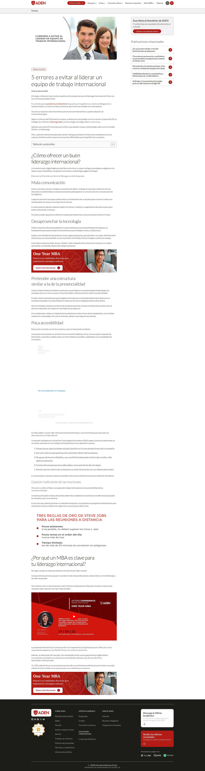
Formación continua (114, 3)
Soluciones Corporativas (133, 3)
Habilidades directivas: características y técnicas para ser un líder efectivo (148, 74)
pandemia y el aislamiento (57, 104)
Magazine (160, 3)
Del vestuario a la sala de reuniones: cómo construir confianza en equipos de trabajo (149, 67)
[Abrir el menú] (172, 3)
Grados (101, 3)
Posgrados (91, 3)
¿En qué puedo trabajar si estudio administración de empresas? (145, 50)
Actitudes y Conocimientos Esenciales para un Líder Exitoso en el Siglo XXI (147, 82)
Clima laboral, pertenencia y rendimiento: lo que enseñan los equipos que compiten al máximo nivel (149, 58)
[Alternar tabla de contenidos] (111, 144)
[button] (76, 3)
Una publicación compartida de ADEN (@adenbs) (74, 423)
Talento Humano (39, 69)
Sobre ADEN (148, 3)
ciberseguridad (56, 122)
